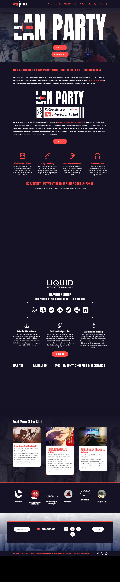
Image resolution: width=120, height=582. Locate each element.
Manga (57, 456)
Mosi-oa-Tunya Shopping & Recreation (70, 122)
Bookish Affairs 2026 (65, 4)
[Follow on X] (72, 529)
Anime (55, 4)
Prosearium (85, 500)
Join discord (60, 54)
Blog (95, 4)
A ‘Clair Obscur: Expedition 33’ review (26, 446)
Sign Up (60, 47)
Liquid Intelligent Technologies (51, 503)
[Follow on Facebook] (66, 529)
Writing (20, 451)
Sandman (18, 448)
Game (36, 448)
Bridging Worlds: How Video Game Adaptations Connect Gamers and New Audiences (93, 450)
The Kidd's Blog (101, 502)
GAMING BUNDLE (95, 80)
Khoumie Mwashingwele (55, 454)
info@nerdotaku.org (45, 553)
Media (82, 4)
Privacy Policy (61, 553)
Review (16, 451)
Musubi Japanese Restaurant (35, 503)
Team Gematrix (68, 501)
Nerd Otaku (85, 455)
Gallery (89, 4)
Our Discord (22, 529)
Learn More (60, 354)
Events (74, 4)
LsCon (98, 529)
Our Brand (54, 553)
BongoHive (18, 501)
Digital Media (31, 448)
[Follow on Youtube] (72, 534)
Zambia (24, 451)
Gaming (101, 455)
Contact (102, 4)
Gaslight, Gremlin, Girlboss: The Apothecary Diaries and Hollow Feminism (57, 450)
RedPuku (86, 553)
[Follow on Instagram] (78, 529)
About (49, 4)
